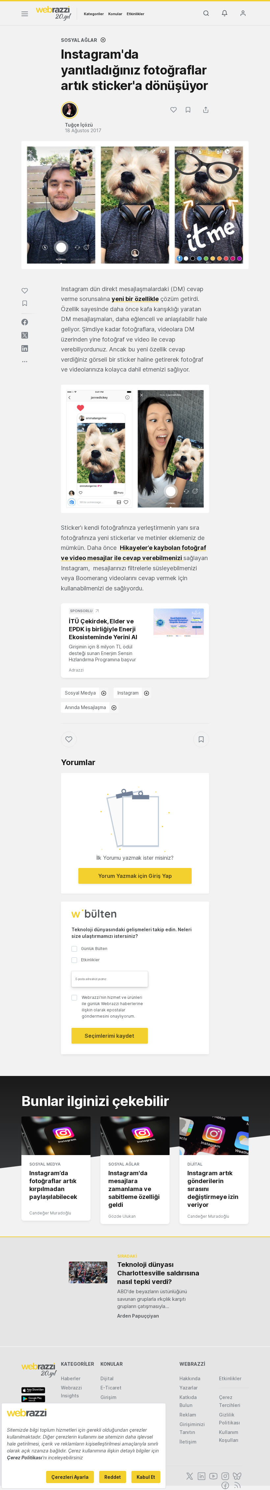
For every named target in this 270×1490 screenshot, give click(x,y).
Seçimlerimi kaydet (109, 1035)
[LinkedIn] (201, 1475)
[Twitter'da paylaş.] (24, 335)
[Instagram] (225, 1475)
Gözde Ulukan (122, 1216)
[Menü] (24, 15)
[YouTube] (213, 1475)
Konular (115, 14)
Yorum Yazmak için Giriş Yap (135, 876)
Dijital (194, 1164)
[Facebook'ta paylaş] (24, 322)
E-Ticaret (111, 1387)
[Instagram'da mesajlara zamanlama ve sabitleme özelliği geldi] (135, 1136)
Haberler (70, 1378)
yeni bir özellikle (135, 298)
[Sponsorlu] (178, 623)
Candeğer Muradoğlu (50, 1212)
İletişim (188, 1442)
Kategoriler (94, 14)
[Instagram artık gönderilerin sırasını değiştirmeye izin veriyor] (214, 1136)
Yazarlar (188, 1387)
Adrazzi (76, 670)
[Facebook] (225, 1485)
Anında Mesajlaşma (85, 707)
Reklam (187, 1414)
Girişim (108, 1397)
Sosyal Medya (80, 693)
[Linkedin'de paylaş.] (24, 348)
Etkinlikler (135, 14)
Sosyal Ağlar (79, 40)
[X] (189, 1475)
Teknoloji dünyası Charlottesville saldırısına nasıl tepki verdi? (158, 1273)
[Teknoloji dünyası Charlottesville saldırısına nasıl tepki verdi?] (88, 1272)
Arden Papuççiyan (138, 1316)
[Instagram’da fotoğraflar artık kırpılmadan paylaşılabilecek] (56, 1136)
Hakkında (189, 1378)
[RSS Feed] (236, 1485)
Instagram (128, 693)
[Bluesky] (236, 1475)
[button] (135, 449)
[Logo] (53, 13)
